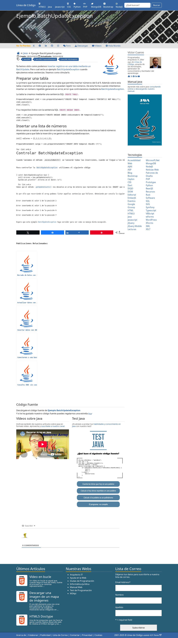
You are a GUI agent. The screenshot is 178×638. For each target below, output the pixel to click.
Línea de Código (26, 5)
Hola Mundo (114, 45)
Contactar (75, 635)
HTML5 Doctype (41, 616)
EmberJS (132, 197)
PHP (148, 179)
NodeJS (149, 166)
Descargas (82, 45)
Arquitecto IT (76, 574)
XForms (149, 223)
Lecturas (132, 229)
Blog (130, 172)
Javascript (132, 219)
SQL (148, 201)
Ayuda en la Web (78, 577)
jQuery (131, 223)
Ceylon (131, 179)
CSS (129, 182)
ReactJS (149, 188)
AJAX (130, 166)
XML (148, 226)
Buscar (156, 5)
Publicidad (45, 635)
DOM (130, 191)
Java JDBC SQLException (69, 59)
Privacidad (87, 635)
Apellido (119, 607)
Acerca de (21, 635)
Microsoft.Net (152, 160)
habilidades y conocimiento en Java (96, 425)
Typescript (151, 210)
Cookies (98, 635)
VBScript (150, 213)
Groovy (131, 207)
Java (25, 53)
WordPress (151, 219)
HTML (130, 210)
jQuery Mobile (135, 226)
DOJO (130, 188)
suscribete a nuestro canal (53, 426)
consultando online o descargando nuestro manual (144, 88)
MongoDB (151, 163)
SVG (148, 204)
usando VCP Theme (151, 635)
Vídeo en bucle (40, 577)
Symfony (150, 207)
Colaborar (33, 635)
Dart (130, 185)
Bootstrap (133, 175)
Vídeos (98, 45)
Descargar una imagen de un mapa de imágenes (44, 596)
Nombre (119, 594)
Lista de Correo (60, 635)
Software (150, 197)
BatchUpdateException (68, 69)
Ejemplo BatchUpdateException (64, 410)
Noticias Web (152, 169)
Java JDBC (27, 59)
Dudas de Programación (82, 580)
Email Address (122, 582)
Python (149, 185)
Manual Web (76, 587)
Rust (148, 194)
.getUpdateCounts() (43, 187)
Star (90, 413)
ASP (129, 169)
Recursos (150, 191)
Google (131, 204)
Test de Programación (81, 590)
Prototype (151, 182)
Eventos (132, 201)
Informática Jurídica (79, 584)
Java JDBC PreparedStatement (46, 59)
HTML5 (131, 213)
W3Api (73, 593)
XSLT (148, 229)
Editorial (132, 194)
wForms (150, 216)
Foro (68, 45)
